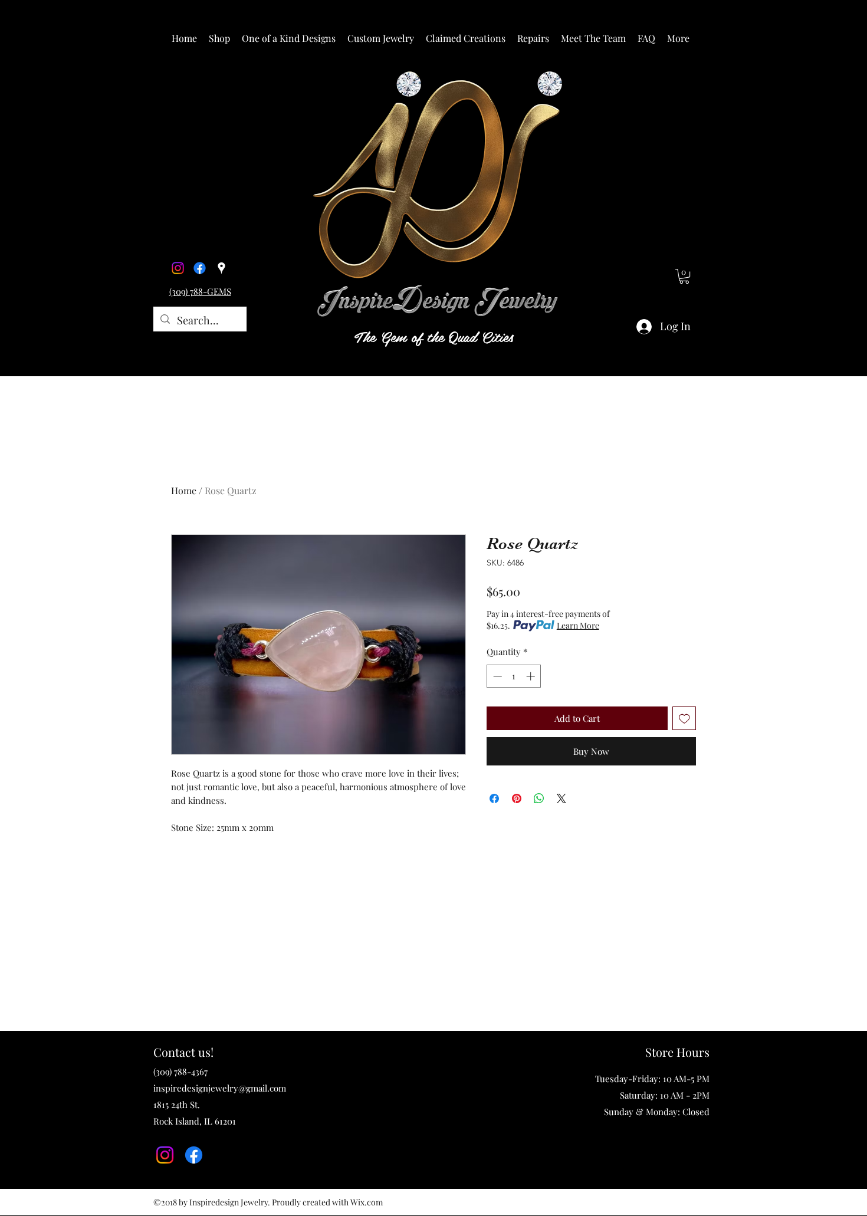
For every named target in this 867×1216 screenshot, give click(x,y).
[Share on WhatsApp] (539, 798)
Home (183, 490)
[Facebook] (200, 268)
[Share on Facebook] (494, 798)
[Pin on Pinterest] (517, 798)
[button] (219, 38)
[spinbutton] (514, 676)
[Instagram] (178, 268)
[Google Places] (221, 268)
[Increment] (532, 676)
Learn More (578, 625)
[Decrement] (496, 676)
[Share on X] (561, 798)
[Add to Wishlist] (684, 718)
